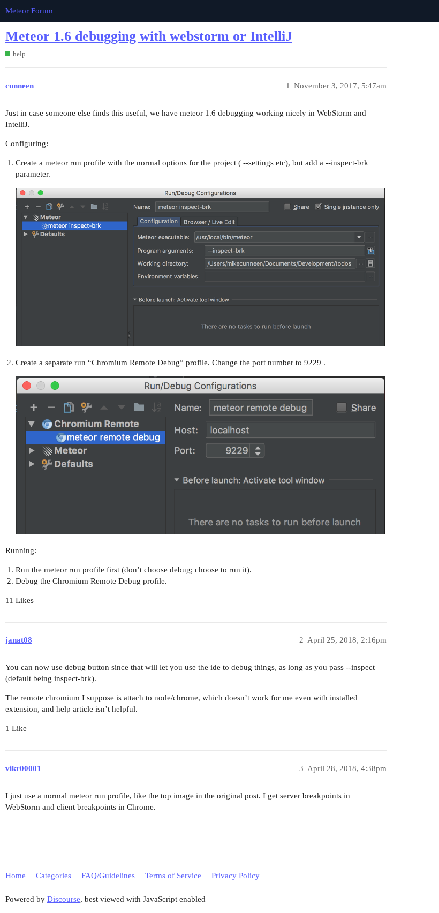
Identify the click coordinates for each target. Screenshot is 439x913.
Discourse (63, 899)
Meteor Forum (29, 10)
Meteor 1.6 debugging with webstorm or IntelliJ (148, 36)
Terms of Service (173, 875)
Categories (53, 875)
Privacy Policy (235, 875)
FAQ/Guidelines (108, 875)
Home (15, 875)
